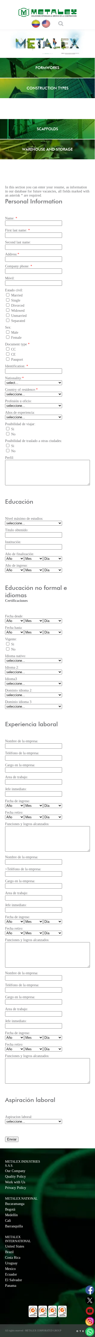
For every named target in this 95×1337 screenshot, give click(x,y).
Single (15, 300)
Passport (17, 359)
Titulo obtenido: (16, 530)
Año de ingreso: (16, 565)
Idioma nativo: (15, 656)
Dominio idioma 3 (18, 702)
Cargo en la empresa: (20, 765)
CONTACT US (47, 169)
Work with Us (15, 1182)
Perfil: (9, 458)
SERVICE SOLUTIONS (47, 108)
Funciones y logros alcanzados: (27, 824)
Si (12, 429)
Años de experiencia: (20, 412)
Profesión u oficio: (18, 401)
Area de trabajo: (16, 777)
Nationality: (14, 378)
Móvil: (10, 278)
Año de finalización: (19, 554)
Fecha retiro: (14, 812)
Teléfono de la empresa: (22, 753)
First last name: (17, 230)
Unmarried (19, 316)
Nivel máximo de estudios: (24, 519)
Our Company (15, 1171)
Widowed (18, 311)
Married (17, 295)
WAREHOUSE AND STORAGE (47, 149)
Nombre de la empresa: (21, 741)
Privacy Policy (15, 1188)
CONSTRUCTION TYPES (47, 88)
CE (13, 354)
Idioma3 (11, 679)
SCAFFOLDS (47, 129)
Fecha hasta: (14, 628)
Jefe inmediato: (16, 789)
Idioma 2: (12, 667)
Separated (18, 321)
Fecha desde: (14, 616)
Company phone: (18, 266)
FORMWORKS (47, 68)
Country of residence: (21, 390)
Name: (11, 218)
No (13, 434)
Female (16, 338)
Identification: (16, 366)
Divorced (17, 305)
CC (13, 349)
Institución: (13, 542)
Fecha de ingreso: (17, 801)
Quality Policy (15, 1176)
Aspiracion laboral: (18, 1117)
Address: (12, 254)
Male (14, 332)
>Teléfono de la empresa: (23, 869)
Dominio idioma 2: (18, 690)
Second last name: (18, 242)
